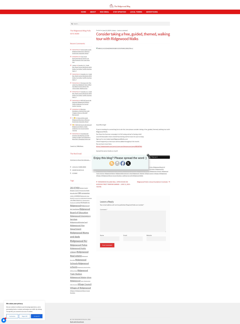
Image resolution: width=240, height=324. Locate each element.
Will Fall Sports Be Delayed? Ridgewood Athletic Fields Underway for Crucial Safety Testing (81, 103)
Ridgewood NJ (78, 241)
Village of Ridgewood (160, 173)
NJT (81, 200)
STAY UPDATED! (119, 12)
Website (149, 235)
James (114, 30)
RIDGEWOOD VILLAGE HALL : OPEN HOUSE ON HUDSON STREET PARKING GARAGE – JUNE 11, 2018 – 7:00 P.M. (113, 184)
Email (125, 235)
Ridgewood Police (101, 171)
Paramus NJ (73, 202)
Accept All (36, 316)
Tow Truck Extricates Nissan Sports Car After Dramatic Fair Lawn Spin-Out (81, 59)
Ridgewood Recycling (143, 171)
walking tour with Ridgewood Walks (132, 176)
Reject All (24, 316)
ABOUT (93, 12)
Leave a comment (122, 30)
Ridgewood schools (155, 171)
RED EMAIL (104, 12)
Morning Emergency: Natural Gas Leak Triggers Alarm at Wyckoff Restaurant (80, 112)
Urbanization (87, 281)
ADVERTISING (152, 12)
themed (142, 173)
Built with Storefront (77, 322)
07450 (76, 187)
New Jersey (76, 200)
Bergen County (84, 188)
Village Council (149, 173)
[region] (24, 310)
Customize (12, 316)
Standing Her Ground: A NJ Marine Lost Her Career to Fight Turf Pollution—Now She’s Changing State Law (81, 136)
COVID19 (77, 196)
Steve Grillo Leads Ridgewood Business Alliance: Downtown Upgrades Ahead (81, 51)
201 (72, 187)
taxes (82, 281)
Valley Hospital (73, 284)
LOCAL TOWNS (136, 12)
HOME (83, 12)
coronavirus (85, 193)
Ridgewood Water (110, 173)
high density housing (86, 198)
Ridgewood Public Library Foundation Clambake (152, 182)
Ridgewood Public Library (114, 171)
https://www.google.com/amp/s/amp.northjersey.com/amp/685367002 (119, 146)
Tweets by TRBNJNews (76, 146)
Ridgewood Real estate (129, 171)
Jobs (71, 200)
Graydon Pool (77, 198)
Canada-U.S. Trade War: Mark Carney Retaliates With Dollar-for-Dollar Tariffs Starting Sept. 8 (82, 68)
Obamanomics (86, 200)
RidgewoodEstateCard (122, 173)
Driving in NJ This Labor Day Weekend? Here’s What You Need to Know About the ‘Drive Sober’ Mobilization (81, 85)
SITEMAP (74, 173)
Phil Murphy (84, 202)
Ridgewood (75, 205)
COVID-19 (72, 196)
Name (102, 235)
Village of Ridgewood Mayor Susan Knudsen (109, 176)
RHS (89, 202)
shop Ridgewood (134, 173)
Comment (104, 209)
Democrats (84, 196)
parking (78, 202)
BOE (76, 193)
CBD (79, 193)
